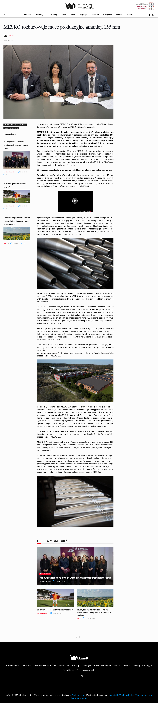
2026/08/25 (23, 172)
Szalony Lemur (79, 695)
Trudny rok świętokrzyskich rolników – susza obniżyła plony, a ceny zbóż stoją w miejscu (16, 221)
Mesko (7, 124)
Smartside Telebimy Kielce (121, 695)
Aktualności (45, 574)
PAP (4, 243)
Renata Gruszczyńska (18, 124)
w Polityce (86, 665)
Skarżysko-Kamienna (11, 128)
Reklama (117, 665)
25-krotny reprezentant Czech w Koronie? (55, 610)
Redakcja (11, 36)
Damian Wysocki (8, 172)
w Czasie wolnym (43, 665)
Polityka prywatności (86, 670)
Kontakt (127, 665)
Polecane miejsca (102, 665)
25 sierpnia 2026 (59, 581)
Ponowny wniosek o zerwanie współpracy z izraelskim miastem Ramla (15, 145)
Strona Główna (12, 665)
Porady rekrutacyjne (143, 665)
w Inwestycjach (61, 665)
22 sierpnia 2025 (8, 40)
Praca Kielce (68, 670)
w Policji (75, 665)
